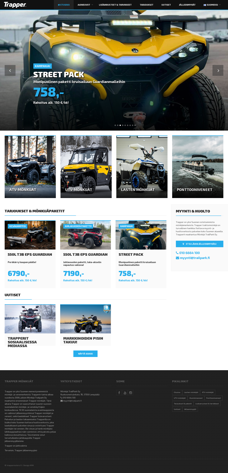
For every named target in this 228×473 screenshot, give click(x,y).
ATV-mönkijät (208, 392)
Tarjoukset (146, 4)
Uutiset (166, 4)
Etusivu (65, 4)
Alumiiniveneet (196, 398)
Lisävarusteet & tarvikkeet (115, 4)
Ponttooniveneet (213, 398)
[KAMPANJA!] (141, 235)
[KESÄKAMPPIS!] (30, 235)
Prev (10, 70)
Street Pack (131, 254)
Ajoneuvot (84, 4)
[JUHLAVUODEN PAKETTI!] (85, 235)
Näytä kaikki (85, 353)
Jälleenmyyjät (187, 4)
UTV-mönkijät (180, 398)
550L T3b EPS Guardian (30, 254)
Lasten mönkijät (191, 392)
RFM (32, 465)
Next (217, 70)
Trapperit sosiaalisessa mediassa (22, 342)
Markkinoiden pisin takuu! (83, 340)
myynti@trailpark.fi (195, 258)
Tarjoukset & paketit (183, 403)
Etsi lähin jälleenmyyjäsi (201, 244)
